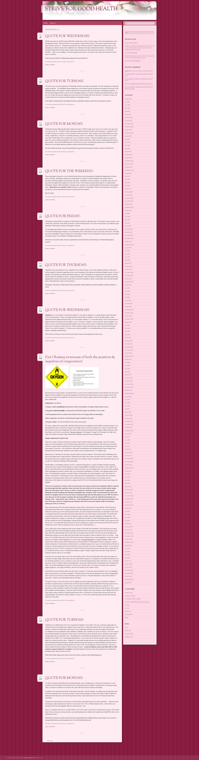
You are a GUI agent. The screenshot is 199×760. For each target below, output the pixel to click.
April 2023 (127, 223)
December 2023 (129, 198)
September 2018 (129, 393)
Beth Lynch (128, 79)
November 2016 (129, 461)
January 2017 (128, 455)
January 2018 (128, 418)
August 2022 (128, 247)
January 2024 (128, 195)
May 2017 (127, 443)
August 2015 (128, 508)
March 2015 (128, 523)
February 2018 (128, 415)
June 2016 (127, 477)
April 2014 (127, 557)
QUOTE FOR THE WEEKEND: (69, 171)
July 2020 (127, 325)
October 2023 (128, 204)
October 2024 (128, 167)
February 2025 (128, 154)
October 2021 (128, 278)
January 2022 (128, 269)
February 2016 (128, 489)
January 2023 (128, 232)
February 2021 (128, 303)
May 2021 (127, 294)
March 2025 (128, 151)
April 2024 (127, 185)
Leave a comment (50, 64)
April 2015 (127, 520)
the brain (127, 608)
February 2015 (128, 526)
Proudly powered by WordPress (15, 757)
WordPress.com (38, 757)
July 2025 (127, 139)
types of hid (128, 611)
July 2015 (127, 511)
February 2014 (128, 564)
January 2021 (128, 306)
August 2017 (128, 433)
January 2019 (128, 381)
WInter (126, 617)
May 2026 (127, 108)
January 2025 (128, 157)
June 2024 (127, 179)
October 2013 (128, 576)
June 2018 (127, 402)
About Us (53, 23)
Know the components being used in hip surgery (137, 602)
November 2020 (129, 312)
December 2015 (129, 495)
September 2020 (129, 319)
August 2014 (128, 545)
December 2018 (129, 384)
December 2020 (129, 309)
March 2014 (128, 561)
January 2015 (128, 530)
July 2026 (127, 102)
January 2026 (128, 120)
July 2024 (127, 176)
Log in (126, 627)
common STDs (129, 592)
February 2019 (128, 378)
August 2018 (128, 396)
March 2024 (128, 188)
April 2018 (127, 409)
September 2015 (129, 505)
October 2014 (128, 539)
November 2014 (129, 536)
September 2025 (129, 133)
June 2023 (127, 216)
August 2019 (128, 359)
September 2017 (129, 430)
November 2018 (129, 387)
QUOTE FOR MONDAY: (64, 123)
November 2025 (129, 126)
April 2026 (127, 111)
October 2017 (128, 427)
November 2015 (129, 498)
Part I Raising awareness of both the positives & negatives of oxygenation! (80, 359)
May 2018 (127, 405)
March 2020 (128, 337)
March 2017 (128, 449)
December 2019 (129, 347)
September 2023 (129, 207)
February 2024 (128, 192)
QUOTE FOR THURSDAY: (66, 265)
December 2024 (129, 161)
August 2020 (128, 322)
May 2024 (127, 182)
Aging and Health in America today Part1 (142, 83)
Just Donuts (128, 74)
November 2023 (129, 201)
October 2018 (128, 390)
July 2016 (127, 474)
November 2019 (129, 350)
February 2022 (128, 266)
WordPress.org (129, 636)
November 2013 (129, 573)
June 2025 (127, 142)
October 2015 (128, 502)
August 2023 (128, 210)
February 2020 (128, 340)
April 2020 (127, 334)
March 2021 (128, 300)
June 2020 (127, 328)
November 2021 (129, 275)
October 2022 (128, 241)
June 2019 (127, 365)
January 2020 (128, 344)
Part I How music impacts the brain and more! (141, 71)
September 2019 (129, 356)
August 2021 (128, 285)
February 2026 (128, 117)
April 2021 (127, 297)
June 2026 (127, 105)
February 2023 (128, 229)
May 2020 (127, 331)
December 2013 (129, 570)
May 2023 (127, 219)
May (40, 35)
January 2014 (128, 567)
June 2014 (127, 551)
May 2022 (127, 257)
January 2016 (128, 492)
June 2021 (127, 291)
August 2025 (128, 136)
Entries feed (128, 630)
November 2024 (129, 164)
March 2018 (128, 412)
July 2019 (127, 362)
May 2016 (127, 480)
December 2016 (129, 458)
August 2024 (128, 173)
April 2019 (127, 371)
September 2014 (129, 542)
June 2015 (127, 514)
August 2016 (128, 471)
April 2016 (127, 483)
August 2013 (128, 582)
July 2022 (127, 250)
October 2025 (128, 129)
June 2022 (127, 254)
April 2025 (127, 148)
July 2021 (127, 288)
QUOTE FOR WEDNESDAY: (67, 36)
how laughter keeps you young (132, 598)
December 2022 (129, 235)
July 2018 (127, 399)
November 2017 (129, 424)
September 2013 (129, 579)
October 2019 (128, 353)
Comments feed (129, 633)
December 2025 (129, 123)
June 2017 (127, 440)
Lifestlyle (127, 605)
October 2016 (128, 464)
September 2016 (129, 468)
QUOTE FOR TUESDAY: (64, 81)
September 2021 (129, 281)
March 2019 (128, 374)
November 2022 (129, 238)
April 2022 (127, 260)
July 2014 (127, 548)
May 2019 (127, 368)
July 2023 (127, 213)
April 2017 (127, 446)
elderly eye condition (130, 595)
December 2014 (129, 533)
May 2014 (127, 554)
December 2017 (129, 421)
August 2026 (128, 99)
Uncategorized (70, 61)
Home (45, 23)
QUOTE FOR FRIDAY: (62, 216)
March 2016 (128, 486)
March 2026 (128, 114)
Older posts (49, 740)
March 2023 (128, 226)
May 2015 (127, 517)
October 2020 (128, 316)
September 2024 (129, 170)
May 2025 (127, 145)
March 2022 (128, 263)
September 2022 (129, 244)
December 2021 (129, 272)
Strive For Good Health (81, 9)
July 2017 (127, 437)
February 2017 (128, 452)
